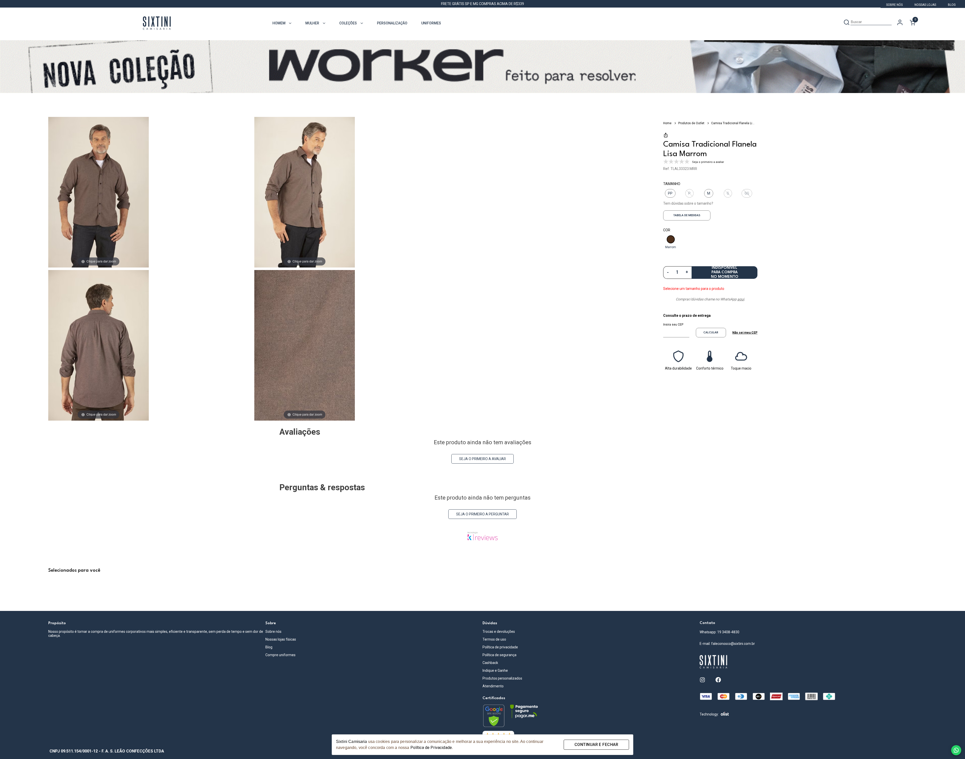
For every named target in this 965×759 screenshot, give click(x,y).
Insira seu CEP (673, 324)
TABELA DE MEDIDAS (686, 215)
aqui (740, 299)
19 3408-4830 (728, 632)
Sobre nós (273, 632)
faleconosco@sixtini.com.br (733, 644)
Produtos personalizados (502, 678)
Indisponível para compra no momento (724, 272)
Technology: (709, 714)
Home (667, 123)
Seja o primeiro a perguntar (482, 514)
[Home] (808, 662)
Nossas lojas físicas (280, 639)
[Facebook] (718, 680)
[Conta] (900, 23)
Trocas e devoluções (498, 632)
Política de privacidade (500, 647)
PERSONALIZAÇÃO (392, 23)
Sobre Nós (894, 5)
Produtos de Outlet (691, 123)
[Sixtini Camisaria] (157, 23)
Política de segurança (499, 655)
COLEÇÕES (348, 23)
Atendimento (493, 686)
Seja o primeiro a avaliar (482, 459)
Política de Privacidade (431, 747)
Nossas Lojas (925, 5)
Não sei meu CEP (744, 332)
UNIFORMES (431, 23)
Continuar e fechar (596, 744)
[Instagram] (702, 680)
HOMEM (278, 23)
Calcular (710, 332)
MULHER (312, 23)
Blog (952, 5)
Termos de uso (494, 639)
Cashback (490, 663)
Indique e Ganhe (495, 670)
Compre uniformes (280, 655)
